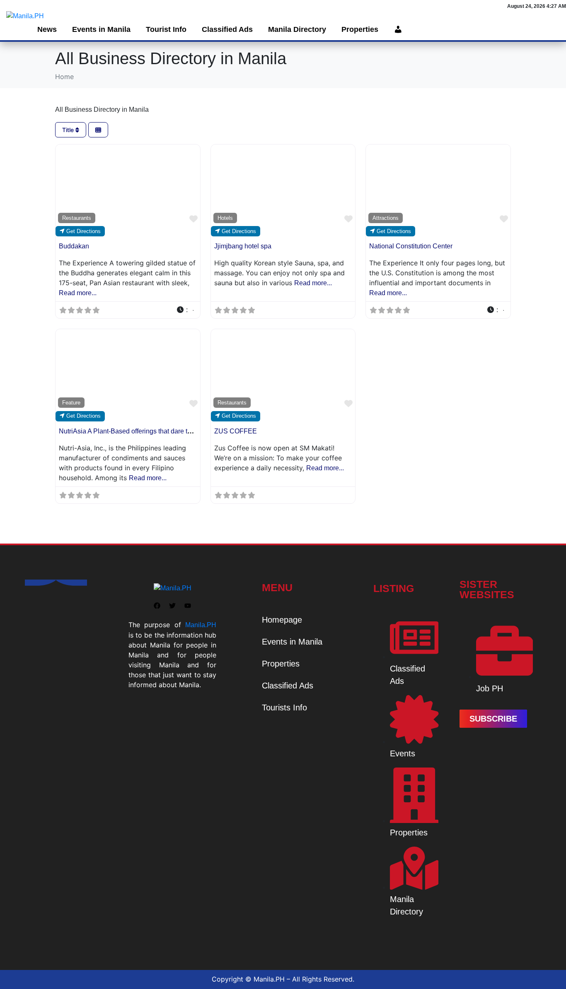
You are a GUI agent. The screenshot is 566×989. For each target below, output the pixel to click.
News (47, 29)
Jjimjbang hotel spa (242, 246)
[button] (185, 310)
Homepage (282, 619)
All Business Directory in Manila (102, 109)
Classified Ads (227, 29)
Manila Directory (297, 29)
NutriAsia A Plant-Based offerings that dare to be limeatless (145, 431)
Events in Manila (101, 29)
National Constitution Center (410, 246)
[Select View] (98, 129)
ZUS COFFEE (235, 431)
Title (68, 129)
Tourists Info (284, 707)
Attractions (385, 218)
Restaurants (76, 218)
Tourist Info (166, 29)
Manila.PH (200, 624)
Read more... (78, 292)
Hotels (225, 218)
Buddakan (74, 246)
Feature (71, 402)
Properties (359, 29)
